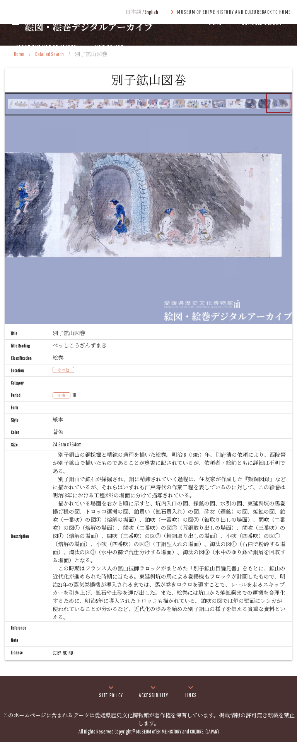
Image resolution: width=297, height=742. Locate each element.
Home (19, 54)
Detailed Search (49, 54)
